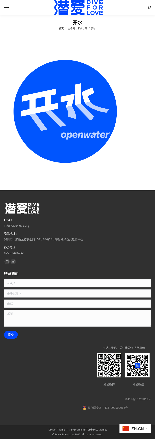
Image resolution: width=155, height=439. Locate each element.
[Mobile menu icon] (6, 7)
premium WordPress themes (90, 429)
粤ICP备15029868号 (138, 399)
